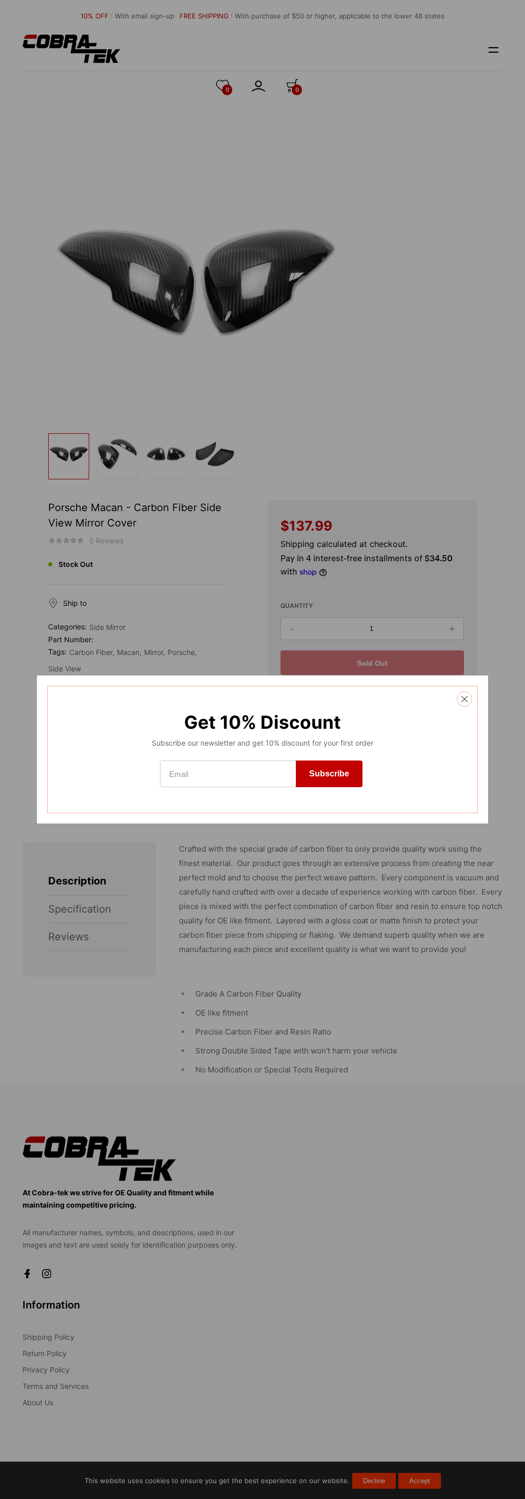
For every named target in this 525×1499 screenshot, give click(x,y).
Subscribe (329, 773)
